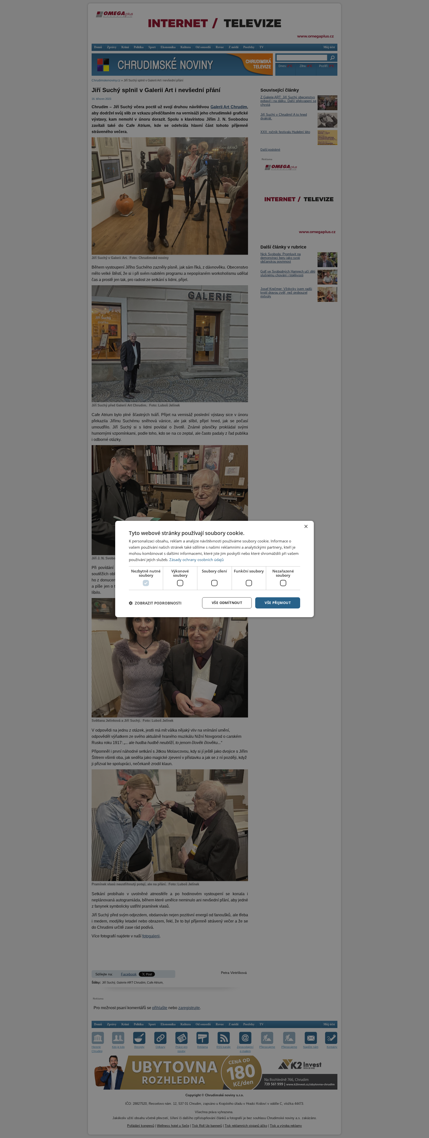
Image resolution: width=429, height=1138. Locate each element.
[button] (155, 603)
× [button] (306, 527)
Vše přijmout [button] (278, 602)
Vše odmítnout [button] (227, 602)
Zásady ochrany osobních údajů (196, 559)
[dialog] (214, 569)
